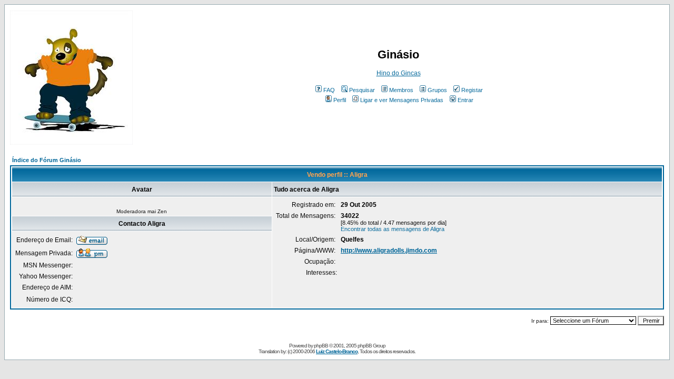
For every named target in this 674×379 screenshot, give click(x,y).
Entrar (465, 100)
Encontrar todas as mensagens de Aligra (392, 229)
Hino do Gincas (398, 73)
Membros (401, 90)
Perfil (339, 100)
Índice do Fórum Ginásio (46, 160)
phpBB (321, 345)
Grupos (437, 90)
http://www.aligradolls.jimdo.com (389, 250)
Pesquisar (362, 90)
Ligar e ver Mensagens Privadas (401, 100)
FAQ (329, 90)
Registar (472, 90)
